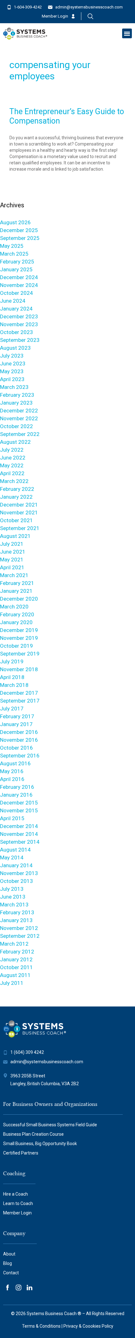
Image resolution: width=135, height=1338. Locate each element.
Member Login (55, 16)
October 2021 (16, 520)
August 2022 (15, 442)
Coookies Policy (98, 1326)
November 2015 (19, 810)
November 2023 (19, 324)
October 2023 (16, 332)
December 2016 (19, 732)
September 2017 (20, 701)
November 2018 (19, 669)
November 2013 (19, 873)
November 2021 (19, 512)
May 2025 (12, 246)
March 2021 (14, 575)
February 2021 (17, 583)
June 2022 (12, 457)
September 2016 (20, 755)
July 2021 (12, 544)
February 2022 (17, 489)
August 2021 (15, 536)
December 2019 (19, 630)
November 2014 (19, 834)
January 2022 (16, 497)
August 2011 (15, 975)
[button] (127, 34)
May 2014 (12, 857)
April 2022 (12, 473)
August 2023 (15, 348)
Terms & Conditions (41, 1326)
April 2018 (12, 677)
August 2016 (15, 763)
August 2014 (15, 850)
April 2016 (12, 779)
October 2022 (16, 426)
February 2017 (17, 716)
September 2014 (20, 842)
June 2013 (12, 897)
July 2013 (12, 889)
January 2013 (16, 920)
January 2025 (16, 269)
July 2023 (12, 356)
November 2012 (19, 928)
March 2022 (14, 481)
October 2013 (16, 881)
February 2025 (17, 261)
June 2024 (12, 301)
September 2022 (20, 434)
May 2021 (12, 559)
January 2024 (16, 308)
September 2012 (20, 936)
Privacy (70, 1326)
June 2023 (12, 363)
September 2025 (20, 238)
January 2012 (16, 959)
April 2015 (12, 818)
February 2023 (17, 395)
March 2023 (14, 387)
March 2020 (14, 606)
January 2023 (16, 403)
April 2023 (12, 379)
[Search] (90, 16)
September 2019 (20, 653)
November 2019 (19, 638)
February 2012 (17, 951)
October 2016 (16, 748)
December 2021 (19, 505)
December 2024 (19, 277)
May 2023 (12, 371)
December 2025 (19, 230)
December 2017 (19, 693)
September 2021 (20, 528)
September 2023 (20, 340)
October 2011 (16, 967)
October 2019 (16, 646)
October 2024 (16, 293)
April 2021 (12, 567)
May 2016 (12, 771)
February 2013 (17, 912)
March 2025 (14, 254)
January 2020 (16, 622)
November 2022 (19, 418)
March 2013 (14, 904)
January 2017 (16, 724)
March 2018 (14, 685)
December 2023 (19, 316)
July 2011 (12, 983)
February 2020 (17, 614)
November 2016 (19, 740)
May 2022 (12, 465)
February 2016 (17, 787)
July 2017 (12, 708)
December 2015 (19, 802)
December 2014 (19, 826)
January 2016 (16, 795)
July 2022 (12, 450)
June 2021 (12, 552)
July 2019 (12, 661)
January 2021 (16, 591)
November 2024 (19, 285)
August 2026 (15, 222)
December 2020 (19, 599)
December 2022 (19, 410)
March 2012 (14, 944)
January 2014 (16, 865)
